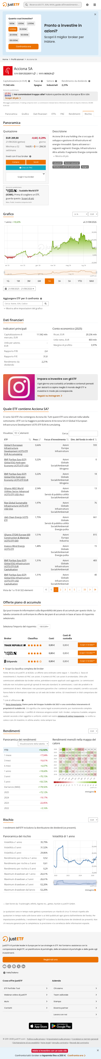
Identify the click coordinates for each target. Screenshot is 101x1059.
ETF (6, 439)
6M (39, 281)
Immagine (89, 791)
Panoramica (11, 113)
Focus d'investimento (55, 439)
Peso (35, 439)
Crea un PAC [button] (27, 167)
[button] (45, 303)
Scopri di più (28, 198)
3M (28, 281)
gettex (50, 903)
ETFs (54, 113)
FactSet (57, 903)
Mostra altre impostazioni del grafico (24, 308)
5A (69, 281)
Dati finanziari (40, 113)
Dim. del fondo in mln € (82, 439)
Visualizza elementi (16, 433)
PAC (62, 113)
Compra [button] (15, 162)
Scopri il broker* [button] (87, 644)
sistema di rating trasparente (71, 716)
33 (85, 589)
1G (8, 281)
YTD (80, 281)
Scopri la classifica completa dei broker (24, 668)
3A (59, 281)
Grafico (25, 113)
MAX (91, 281)
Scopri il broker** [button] (87, 652)
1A (49, 281)
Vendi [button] (36, 162)
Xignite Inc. (42, 903)
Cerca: (65, 433)
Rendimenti (74, 113)
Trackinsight (24, 903)
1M (18, 281)
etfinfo (33, 903)
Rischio (88, 113)
